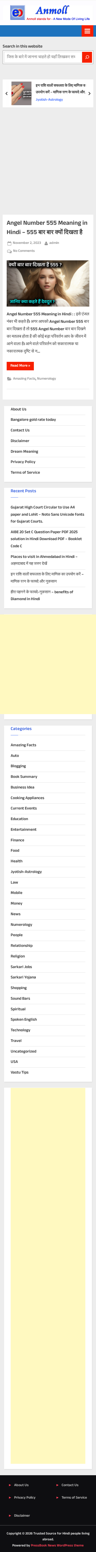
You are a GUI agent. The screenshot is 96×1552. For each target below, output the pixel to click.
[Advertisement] (48, 158)
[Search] (87, 57)
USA (14, 1062)
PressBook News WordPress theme (57, 1545)
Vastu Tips (20, 1073)
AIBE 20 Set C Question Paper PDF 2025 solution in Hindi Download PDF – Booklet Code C (46, 539)
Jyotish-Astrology (49, 100)
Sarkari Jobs (21, 967)
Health (16, 861)
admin (54, 243)
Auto (15, 756)
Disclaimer (20, 441)
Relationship (22, 946)
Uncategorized (23, 1052)
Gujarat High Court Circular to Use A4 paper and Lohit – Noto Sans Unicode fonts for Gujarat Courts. (47, 514)
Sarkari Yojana (23, 977)
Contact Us (20, 430)
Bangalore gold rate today (33, 420)
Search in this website (22, 46)
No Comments (24, 251)
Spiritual (18, 1009)
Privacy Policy (23, 462)
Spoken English (24, 1020)
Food (15, 851)
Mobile (16, 893)
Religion (18, 956)
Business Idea (22, 788)
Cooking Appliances (27, 798)
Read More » (22, 366)
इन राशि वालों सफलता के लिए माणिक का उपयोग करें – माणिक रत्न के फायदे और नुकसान (61, 89)
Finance (17, 840)
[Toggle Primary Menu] (87, 31)
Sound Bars (20, 999)
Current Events (24, 808)
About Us (18, 409)
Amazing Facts (24, 378)
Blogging (18, 766)
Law (14, 883)
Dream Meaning (24, 452)
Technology (20, 1030)
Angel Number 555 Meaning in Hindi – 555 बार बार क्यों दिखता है (47, 228)
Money (16, 904)
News (16, 914)
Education (19, 819)
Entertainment (24, 830)
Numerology (46, 378)
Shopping (19, 988)
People (17, 935)
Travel (16, 1041)
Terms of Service (25, 473)
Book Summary (24, 777)
